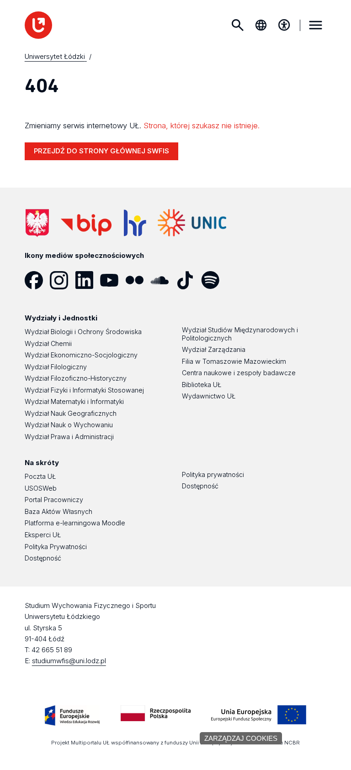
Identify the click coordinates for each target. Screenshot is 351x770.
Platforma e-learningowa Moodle (75, 523)
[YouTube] (112, 280)
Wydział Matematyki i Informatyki (74, 401)
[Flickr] (137, 280)
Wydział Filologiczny (56, 367)
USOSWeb (41, 488)
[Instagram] (62, 280)
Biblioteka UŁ (201, 384)
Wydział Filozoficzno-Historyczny (76, 378)
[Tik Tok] (188, 280)
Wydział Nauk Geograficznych (71, 413)
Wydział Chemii (48, 343)
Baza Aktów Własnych (58, 511)
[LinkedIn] (87, 280)
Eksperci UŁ (43, 535)
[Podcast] (238, 280)
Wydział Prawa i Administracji (69, 436)
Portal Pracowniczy (54, 499)
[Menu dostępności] (284, 25)
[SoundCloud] (163, 280)
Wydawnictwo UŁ (208, 396)
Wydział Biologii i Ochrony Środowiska (83, 331)
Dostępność (43, 558)
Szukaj (237, 25)
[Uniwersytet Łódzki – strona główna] (38, 25)
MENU (315, 25)
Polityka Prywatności (56, 546)
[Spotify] (213, 280)
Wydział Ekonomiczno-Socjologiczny (81, 355)
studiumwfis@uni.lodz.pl (69, 660)
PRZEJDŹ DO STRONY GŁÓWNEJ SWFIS (101, 151)
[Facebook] (37, 280)
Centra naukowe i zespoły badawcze (239, 373)
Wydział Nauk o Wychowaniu (69, 425)
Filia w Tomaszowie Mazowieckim (234, 361)
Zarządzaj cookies (240, 738)
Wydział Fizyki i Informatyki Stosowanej (84, 390)
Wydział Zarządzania (213, 349)
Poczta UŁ (40, 476)
